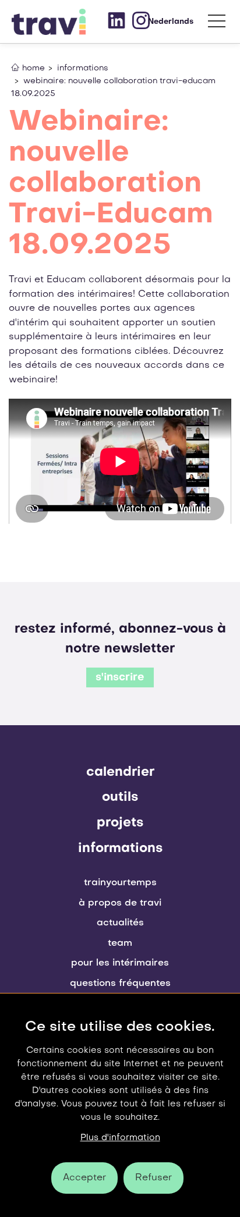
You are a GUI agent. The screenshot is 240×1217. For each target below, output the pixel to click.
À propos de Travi (120, 903)
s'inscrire (120, 678)
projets (120, 823)
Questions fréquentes (120, 983)
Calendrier (120, 772)
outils (120, 797)
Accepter (84, 1178)
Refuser (153, 1178)
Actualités (120, 923)
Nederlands (170, 22)
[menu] (216, 24)
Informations (120, 848)
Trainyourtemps (120, 883)
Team (120, 943)
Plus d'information (120, 1138)
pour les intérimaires (120, 963)
